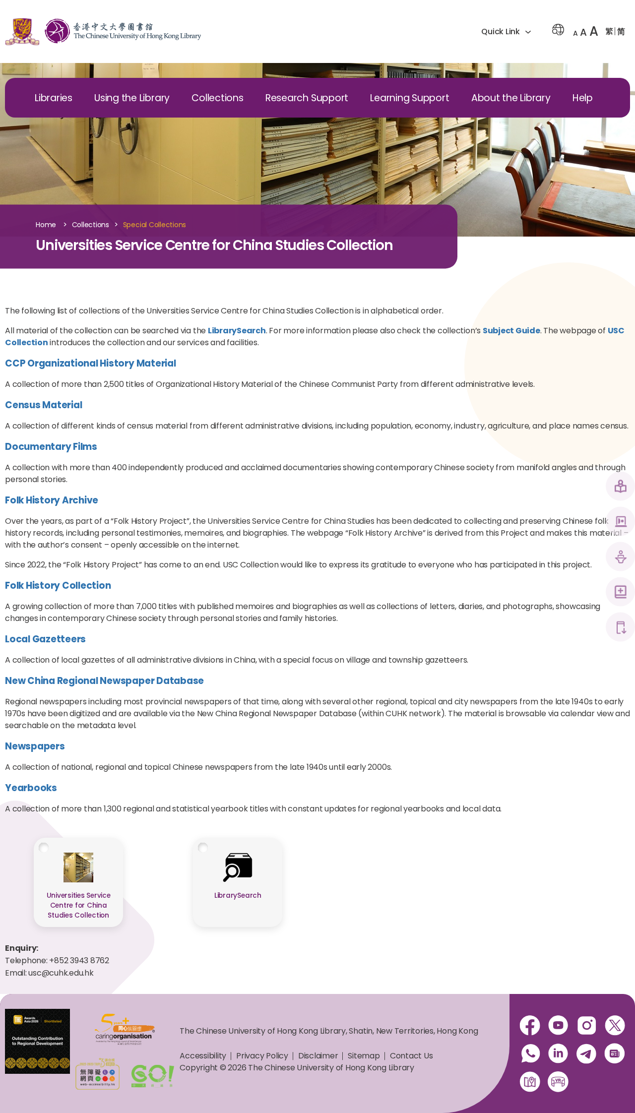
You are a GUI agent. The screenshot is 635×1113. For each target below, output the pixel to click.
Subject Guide (511, 330)
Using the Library (132, 98)
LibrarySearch (237, 330)
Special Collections (154, 225)
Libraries (53, 98)
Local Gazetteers (45, 639)
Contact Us (411, 1055)
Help (582, 98)
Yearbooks (31, 788)
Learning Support (409, 98)
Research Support (306, 98)
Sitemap (364, 1055)
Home (46, 225)
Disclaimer (318, 1055)
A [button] (575, 33)
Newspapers (35, 746)
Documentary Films (51, 446)
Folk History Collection (58, 585)
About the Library (511, 98)
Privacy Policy (262, 1055)
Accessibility (203, 1055)
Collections (217, 98)
